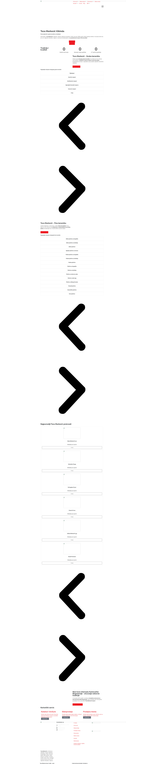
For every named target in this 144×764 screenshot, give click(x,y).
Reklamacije (76, 740)
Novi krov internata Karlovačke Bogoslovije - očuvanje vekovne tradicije (86, 693)
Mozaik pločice (72, 286)
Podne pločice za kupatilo (72, 254)
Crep (72, 92)
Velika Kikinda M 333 (72, 533)
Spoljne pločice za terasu (72, 250)
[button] (76, 1)
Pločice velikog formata (72, 282)
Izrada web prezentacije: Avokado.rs (80, 763)
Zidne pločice (72, 246)
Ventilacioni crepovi (72, 81)
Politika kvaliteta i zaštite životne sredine (79, 744)
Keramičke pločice (72, 289)
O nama (75, 722)
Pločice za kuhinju (72, 270)
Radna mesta (76, 735)
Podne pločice (72, 262)
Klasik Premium (72, 556)
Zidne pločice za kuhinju (72, 242)
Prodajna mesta (77, 730)
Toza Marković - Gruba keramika (86, 56)
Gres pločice (72, 293)
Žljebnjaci (72, 73)
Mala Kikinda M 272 (72, 441)
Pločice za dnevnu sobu (72, 274)
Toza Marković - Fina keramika (53, 223)
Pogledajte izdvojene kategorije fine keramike (50, 235)
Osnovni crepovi (72, 89)
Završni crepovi (72, 77)
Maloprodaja (76, 728)
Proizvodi (76, 725)
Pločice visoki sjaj (72, 278)
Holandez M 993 (72, 464)
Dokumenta (76, 733)
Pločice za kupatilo (72, 266)
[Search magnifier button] (103, 6)
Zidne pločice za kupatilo (72, 238)
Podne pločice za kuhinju (72, 258)
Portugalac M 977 (72, 487)
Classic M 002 (72, 510)
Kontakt (75, 738)
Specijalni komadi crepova (72, 85)
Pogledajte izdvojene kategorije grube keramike (50, 69)
